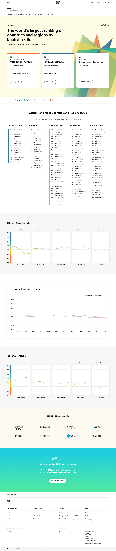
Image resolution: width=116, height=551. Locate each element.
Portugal (16, 141)
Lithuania (57, 129)
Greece (36, 140)
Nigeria (36, 163)
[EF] (58, 2)
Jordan (97, 152)
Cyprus (56, 147)
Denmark (16, 143)
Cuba (56, 184)
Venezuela (57, 172)
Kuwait (77, 193)
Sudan (96, 155)
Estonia (36, 167)
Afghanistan (98, 132)
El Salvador (57, 163)
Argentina (36, 156)
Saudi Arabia (98, 175)
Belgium (16, 148)
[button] (10, 2)
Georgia (57, 134)
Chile (56, 179)
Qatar (76, 166)
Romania (16, 152)
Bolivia (56, 168)
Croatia (16, 132)
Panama (77, 141)
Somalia (97, 188)
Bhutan (77, 161)
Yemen (97, 180)
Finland (15, 155)
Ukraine (56, 159)
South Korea (58, 165)
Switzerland (37, 165)
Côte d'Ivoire (98, 195)
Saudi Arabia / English (14, 548)
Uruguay (57, 132)
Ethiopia (77, 129)
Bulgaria (36, 136)
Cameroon (98, 136)
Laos (76, 182)
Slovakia (16, 150)
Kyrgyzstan (98, 143)
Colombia (77, 155)
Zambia (36, 158)
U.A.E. (76, 145)
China (76, 177)
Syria (76, 189)
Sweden (16, 145)
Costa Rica (57, 181)
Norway (16, 139)
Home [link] (8, 494)
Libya (96, 192)
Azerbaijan (77, 196)
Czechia (36, 149)
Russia (56, 170)
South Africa (17, 157)
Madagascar (78, 187)
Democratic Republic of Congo (98, 184)
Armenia (57, 186)
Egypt (76, 184)
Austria (16, 134)
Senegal (97, 145)
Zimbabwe (16, 159)
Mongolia (97, 129)
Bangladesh (58, 197)
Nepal (56, 188)
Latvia (35, 129)
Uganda (56, 177)
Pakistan (77, 134)
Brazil (76, 152)
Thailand (97, 177)
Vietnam (57, 204)
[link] (14, 9)
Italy (56, 191)
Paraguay (57, 154)
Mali (96, 166)
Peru (56, 175)
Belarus (56, 149)
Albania (56, 152)
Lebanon (77, 159)
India (76, 150)
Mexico (97, 148)
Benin (96, 173)
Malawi (77, 175)
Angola (97, 161)
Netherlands (17, 129)
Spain (56, 136)
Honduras (36, 169)
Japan (96, 134)
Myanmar (97, 139)
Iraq (96, 171)
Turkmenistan (78, 191)
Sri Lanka (77, 148)
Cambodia (98, 197)
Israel (56, 161)
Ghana (56, 139)
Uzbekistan (98, 150)
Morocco (77, 139)
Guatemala (57, 195)
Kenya (35, 138)
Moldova (57, 156)
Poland (15, 161)
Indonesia (77, 164)
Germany (16, 136)
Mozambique (78, 173)
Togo (96, 190)
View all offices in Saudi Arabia (93, 543)
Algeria (77, 168)
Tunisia (76, 132)
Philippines (37, 160)
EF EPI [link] (14, 494)
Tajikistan (97, 164)
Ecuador (77, 171)
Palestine (77, 180)
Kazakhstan (98, 157)
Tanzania (77, 157)
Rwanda (97, 159)
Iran (76, 136)
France (56, 141)
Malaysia (36, 151)
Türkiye (77, 143)
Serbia (35, 153)
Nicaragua (57, 193)
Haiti (96, 141)
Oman (96, 168)
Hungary (36, 147)
